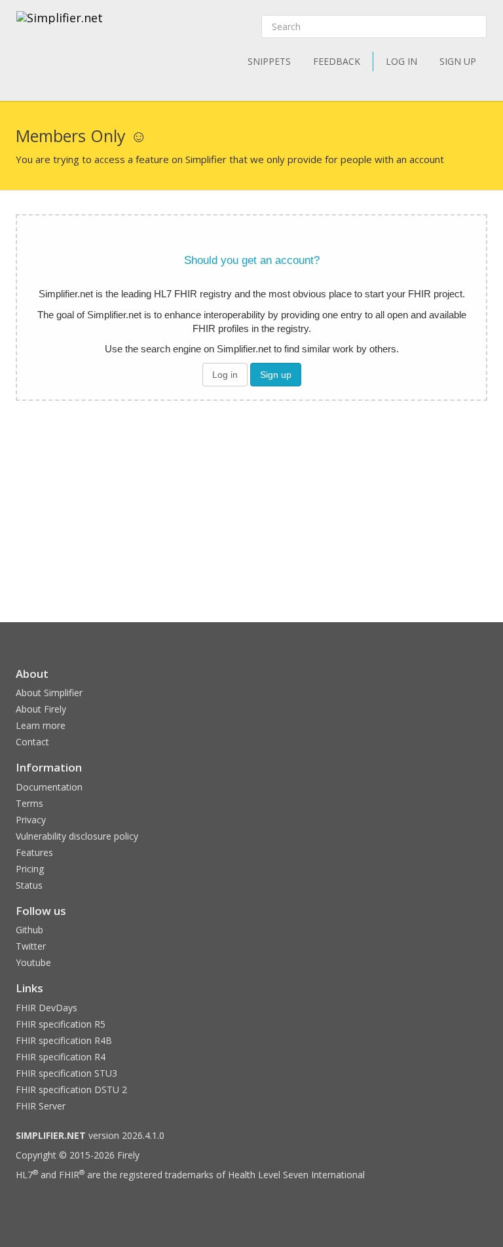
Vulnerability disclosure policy (77, 836)
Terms (29, 803)
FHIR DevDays (46, 1007)
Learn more (40, 725)
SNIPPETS (269, 61)
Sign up (275, 374)
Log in (225, 374)
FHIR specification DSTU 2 (71, 1089)
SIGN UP (457, 61)
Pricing (30, 869)
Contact (32, 741)
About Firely (41, 709)
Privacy (31, 819)
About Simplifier (49, 692)
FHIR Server (40, 1106)
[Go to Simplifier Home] (59, 26)
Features (34, 852)
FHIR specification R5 (60, 1024)
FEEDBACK (336, 61)
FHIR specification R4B (64, 1040)
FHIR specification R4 (60, 1057)
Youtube (33, 962)
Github (29, 929)
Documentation (49, 787)
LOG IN (401, 61)
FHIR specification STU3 (66, 1073)
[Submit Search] (475, 27)
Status (29, 885)
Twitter (31, 946)
